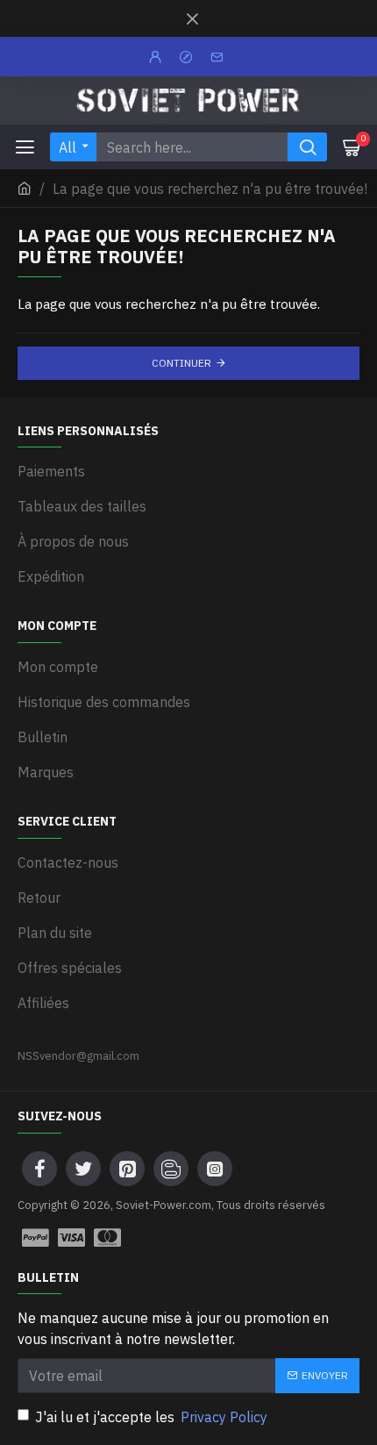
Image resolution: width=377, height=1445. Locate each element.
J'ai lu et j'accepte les (151, 1417)
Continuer (181, 362)
